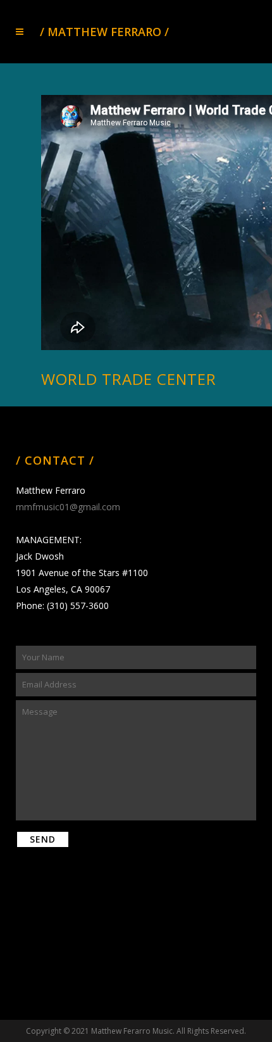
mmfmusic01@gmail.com (68, 507)
